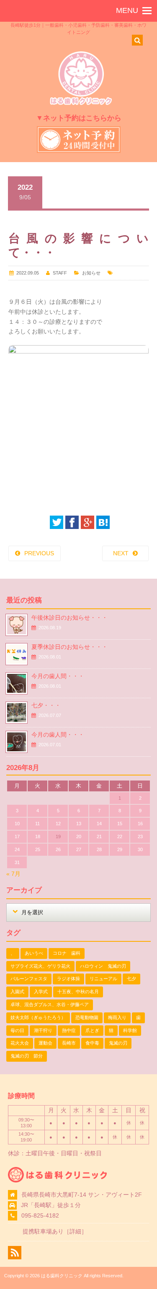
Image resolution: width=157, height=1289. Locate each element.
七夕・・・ (46, 705)
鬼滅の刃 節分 (26, 1055)
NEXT (121, 553)
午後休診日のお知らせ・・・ (69, 617)
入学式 (41, 991)
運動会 (45, 1042)
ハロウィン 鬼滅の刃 (103, 966)
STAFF (60, 272)
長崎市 (69, 1042)
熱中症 (69, 1030)
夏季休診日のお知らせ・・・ (69, 646)
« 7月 (13, 873)
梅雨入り (117, 1017)
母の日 (17, 1030)
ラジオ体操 (68, 978)
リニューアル (103, 978)
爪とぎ (92, 1030)
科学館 (130, 1030)
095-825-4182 (40, 1215)
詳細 (75, 1231)
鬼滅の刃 (118, 1042)
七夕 (131, 978)
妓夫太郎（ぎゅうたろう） (38, 1017)
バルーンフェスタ (28, 978)
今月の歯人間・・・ (57, 676)
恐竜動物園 (86, 1017)
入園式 (17, 991)
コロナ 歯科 (66, 953)
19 (58, 836)
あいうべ (34, 953)
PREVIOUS (39, 553)
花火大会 (19, 1042)
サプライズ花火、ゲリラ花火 (40, 966)
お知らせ (91, 272)
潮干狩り (43, 1030)
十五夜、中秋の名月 (78, 991)
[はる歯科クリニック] (80, 103)
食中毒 (92, 1042)
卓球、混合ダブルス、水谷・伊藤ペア (49, 1004)
